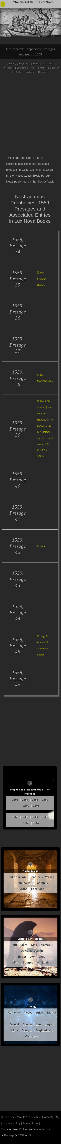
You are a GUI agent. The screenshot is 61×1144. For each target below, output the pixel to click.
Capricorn (31, 1036)
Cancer (27, 1024)
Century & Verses (41, 877)
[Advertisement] (30, 119)
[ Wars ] (33, 68)
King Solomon (41, 944)
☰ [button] (3, 4)
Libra (15, 962)
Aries (39, 1012)
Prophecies (23, 883)
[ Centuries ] (48, 64)
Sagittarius (44, 962)
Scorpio (28, 962)
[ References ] (44, 72)
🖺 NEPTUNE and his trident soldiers (45, 438)
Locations (37, 889)
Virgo (42, 956)
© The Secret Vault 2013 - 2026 (20, 1117)
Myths (23, 889)
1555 (15, 799)
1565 (45, 817)
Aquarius (14, 1012)
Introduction (18, 877)
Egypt (22, 956)
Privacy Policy (11, 1123)
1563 (25, 817)
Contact (47, 1117)
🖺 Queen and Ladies (43, 648)
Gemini (14, 1024)
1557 (25, 799)
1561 (36, 805)
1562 (15, 817)
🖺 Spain (41, 546)
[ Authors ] (30, 72)
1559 (45, 799)
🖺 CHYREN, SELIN (43, 450)
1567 (36, 823)
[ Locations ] (21, 68)
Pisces (28, 1012)
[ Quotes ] (19, 72)
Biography (41, 883)
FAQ (56, 1117)
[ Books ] (36, 64)
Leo (32, 956)
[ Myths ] (42, 68)
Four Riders (19, 944)
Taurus (51, 1012)
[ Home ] (11, 64)
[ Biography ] (23, 64)
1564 (35, 817)
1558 (35, 799)
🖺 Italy (40, 636)
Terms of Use (31, 1123)
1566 (26, 823)
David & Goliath (32, 950)
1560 (26, 805)
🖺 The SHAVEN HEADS (42, 278)
